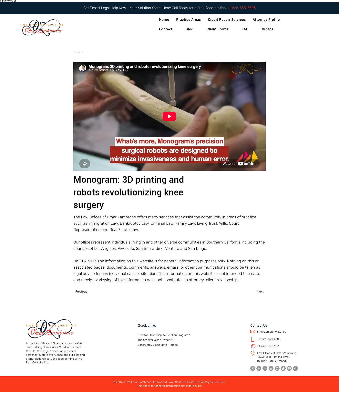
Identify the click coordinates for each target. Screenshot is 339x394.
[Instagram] (271, 368)
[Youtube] (289, 368)
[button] (267, 20)
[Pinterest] (277, 368)
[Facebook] (258, 368)
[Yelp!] (295, 368)
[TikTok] (283, 368)
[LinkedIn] (264, 368)
